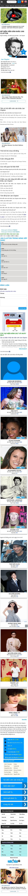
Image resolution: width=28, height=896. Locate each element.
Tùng (11, 845)
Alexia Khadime (14, 440)
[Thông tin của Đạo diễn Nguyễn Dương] (14, 592)
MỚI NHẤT (23, 5)
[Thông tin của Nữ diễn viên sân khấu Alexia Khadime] (14, 438)
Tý (2, 836)
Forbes (15, 764)
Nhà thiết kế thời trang (14, 654)
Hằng (11, 851)
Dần (20, 836)
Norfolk (14, 532)
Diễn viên (12, 5)
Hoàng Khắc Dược (8, 774)
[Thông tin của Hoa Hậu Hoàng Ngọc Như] (14, 621)
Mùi (11, 830)
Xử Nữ (17, 751)
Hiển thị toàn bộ (23, 348)
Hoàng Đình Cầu (8, 768)
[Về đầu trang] (27, 895)
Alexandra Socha (14, 470)
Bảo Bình (21, 817)
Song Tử (4, 823)
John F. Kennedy (8, 764)
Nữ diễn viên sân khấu (13, 35)
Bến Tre (14, 715)
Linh (20, 845)
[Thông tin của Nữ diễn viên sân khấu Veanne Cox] (14, 528)
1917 (17, 739)
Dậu (3, 833)
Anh (20, 851)
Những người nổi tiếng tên (9, 230)
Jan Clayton (22, 35)
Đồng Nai (14, 596)
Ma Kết (12, 817)
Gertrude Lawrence (14, 500)
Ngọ (3, 830)
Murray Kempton (17, 770)
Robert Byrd (7, 766)
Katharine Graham (8, 770)
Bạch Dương (13, 820)
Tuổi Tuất (14, 503)
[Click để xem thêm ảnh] (14, 57)
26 (13, 739)
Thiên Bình (13, 814)
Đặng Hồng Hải (14, 712)
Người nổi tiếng (3, 35)
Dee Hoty (14, 411)
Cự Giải (12, 823)
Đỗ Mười (16, 768)
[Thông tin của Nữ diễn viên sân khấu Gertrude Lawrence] (14, 498)
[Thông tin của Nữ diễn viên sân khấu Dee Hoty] (14, 409)
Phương (4, 854)
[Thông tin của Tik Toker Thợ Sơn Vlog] (14, 562)
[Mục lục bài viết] (26, 626)
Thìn (11, 839)
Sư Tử (20, 823)
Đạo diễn (14, 595)
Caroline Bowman (14, 381)
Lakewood (14, 413)
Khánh (12, 854)
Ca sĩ (2, 5)
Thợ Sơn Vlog (14, 564)
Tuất (11, 833)
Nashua (14, 473)
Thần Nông (22, 814)
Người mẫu (17, 5)
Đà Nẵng (14, 567)
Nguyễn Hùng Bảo (14, 653)
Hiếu (20, 848)
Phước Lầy (14, 683)
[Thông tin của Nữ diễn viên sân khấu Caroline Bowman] (14, 379)
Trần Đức (16, 772)
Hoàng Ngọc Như (14, 623)
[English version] (25, 2)
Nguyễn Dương (14, 594)
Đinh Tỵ (14, 748)
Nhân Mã (4, 817)
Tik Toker (14, 565)
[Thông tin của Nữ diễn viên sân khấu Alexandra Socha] (14, 468)
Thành (3, 845)
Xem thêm (24, 719)
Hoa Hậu (14, 625)
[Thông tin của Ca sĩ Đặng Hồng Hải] (14, 710)
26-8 (13, 63)
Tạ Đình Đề (16, 766)
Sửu (11, 836)
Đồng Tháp (14, 686)
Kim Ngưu (21, 820)
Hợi (20, 833)
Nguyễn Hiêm (17, 774)
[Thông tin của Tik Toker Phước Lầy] (14, 681)
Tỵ (19, 839)
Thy (20, 854)
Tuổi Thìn (14, 384)
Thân (20, 830)
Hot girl (7, 5)
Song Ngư (4, 820)
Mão (3, 839)
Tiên (11, 848)
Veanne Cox (14, 530)
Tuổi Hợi (14, 443)
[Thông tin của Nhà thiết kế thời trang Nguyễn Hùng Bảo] (14, 651)
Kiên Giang (14, 656)
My (2, 848)
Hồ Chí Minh (14, 626)
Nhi (2, 851)
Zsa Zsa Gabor (7, 772)
